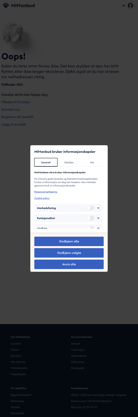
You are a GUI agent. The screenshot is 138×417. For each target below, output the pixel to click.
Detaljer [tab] (69, 162)
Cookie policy (42, 198)
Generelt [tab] (46, 162)
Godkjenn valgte (69, 253)
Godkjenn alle (69, 241)
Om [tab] (92, 162)
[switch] (90, 208)
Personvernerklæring (45, 191)
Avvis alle (69, 264)
